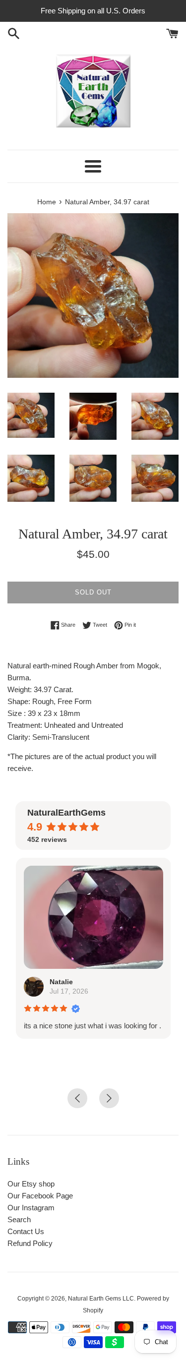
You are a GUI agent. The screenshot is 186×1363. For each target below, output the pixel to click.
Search (19, 1219)
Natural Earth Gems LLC (101, 1298)
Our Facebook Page (40, 1195)
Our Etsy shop (31, 1184)
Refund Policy (30, 1243)
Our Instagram (31, 1207)
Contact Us (25, 1231)
